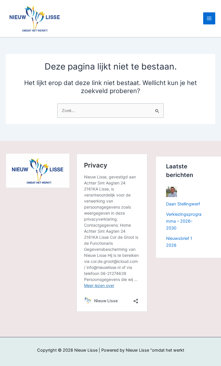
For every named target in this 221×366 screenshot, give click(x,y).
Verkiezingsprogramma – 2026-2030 (183, 221)
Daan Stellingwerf (183, 204)
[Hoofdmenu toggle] (209, 18)
